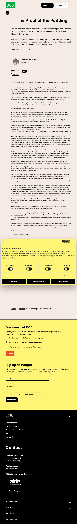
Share (15, 74)
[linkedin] (11, 415)
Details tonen (66, 276)
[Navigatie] (68, 414)
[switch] (29, 268)
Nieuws (22, 309)
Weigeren (14, 281)
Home (13, 309)
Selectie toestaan (38, 281)
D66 (24, 71)
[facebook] (8, 415)
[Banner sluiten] (74, 241)
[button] (48, 5)
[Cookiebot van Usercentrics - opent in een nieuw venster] (62, 241)
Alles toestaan (63, 281)
